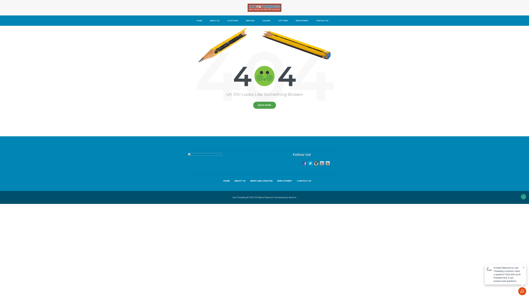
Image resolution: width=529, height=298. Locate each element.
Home (199, 21)
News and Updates (261, 181)
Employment (302, 21)
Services (250, 21)
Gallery (266, 21)
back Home (264, 105)
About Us (214, 21)
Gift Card (283, 21)
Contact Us (322, 21)
